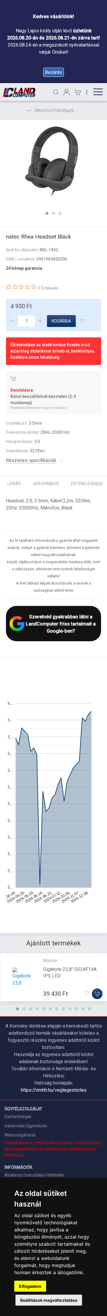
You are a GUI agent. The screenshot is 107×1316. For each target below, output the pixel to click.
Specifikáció (46, 483)
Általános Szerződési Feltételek (34, 1175)
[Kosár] (76, 92)
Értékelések (87, 483)
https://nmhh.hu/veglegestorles (53, 1090)
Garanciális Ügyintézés (25, 1125)
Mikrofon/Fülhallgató (54, 110)
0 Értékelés (48, 288)
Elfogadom (30, 1286)
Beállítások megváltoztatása (48, 1300)
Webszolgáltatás (20, 1135)
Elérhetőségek (18, 1116)
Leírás (14, 483)
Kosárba (61, 321)
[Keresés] (56, 92)
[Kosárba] (97, 993)
